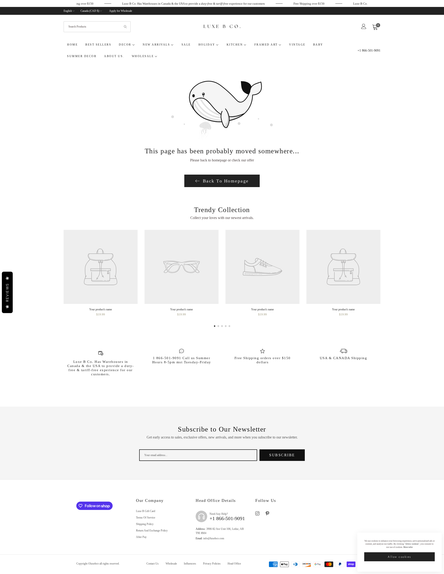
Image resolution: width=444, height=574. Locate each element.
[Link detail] (257, 513)
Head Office (234, 563)
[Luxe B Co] (222, 27)
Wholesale (171, 563)
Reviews (7, 292)
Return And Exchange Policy (152, 530)
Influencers (190, 563)
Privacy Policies (212, 563)
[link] (80, 3)
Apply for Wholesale (120, 10)
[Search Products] (125, 26)
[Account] (363, 27)
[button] (214, 326)
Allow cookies (399, 557)
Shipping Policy (145, 524)
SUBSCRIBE (282, 455)
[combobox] (97, 26)
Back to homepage (226, 180)
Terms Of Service (145, 517)
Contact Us (152, 563)
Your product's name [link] (100, 309)
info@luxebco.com (210, 538)
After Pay (141, 537)
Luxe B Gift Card (145, 511)
